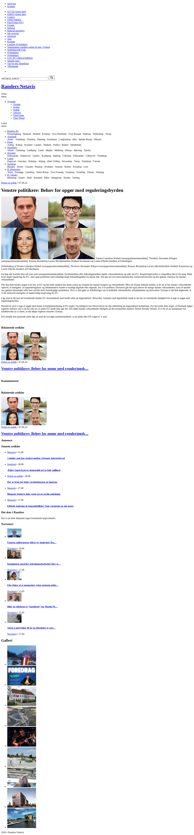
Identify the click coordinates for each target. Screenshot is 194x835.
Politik (16, 110)
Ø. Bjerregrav (13, 169)
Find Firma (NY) (15, 22)
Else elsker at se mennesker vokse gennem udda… (33, 585)
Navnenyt (12, 548)
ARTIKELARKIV (10, 78)
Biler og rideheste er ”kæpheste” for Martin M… (32, 606)
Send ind (11, 3)
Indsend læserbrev (16, 30)
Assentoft (11, 136)
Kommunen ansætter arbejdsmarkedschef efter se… (34, 564)
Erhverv (17, 112)
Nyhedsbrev (13, 52)
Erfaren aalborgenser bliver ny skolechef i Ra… (31, 542)
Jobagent (11, 36)
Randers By (13, 131)
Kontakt (11, 6)
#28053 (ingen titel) (16, 14)
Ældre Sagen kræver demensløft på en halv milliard (33, 470)
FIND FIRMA (14, 20)
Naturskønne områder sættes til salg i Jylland (28, 47)
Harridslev (12, 147)
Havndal (11, 153)
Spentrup (11, 164)
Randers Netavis (18, 86)
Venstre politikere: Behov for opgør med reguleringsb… (44, 368)
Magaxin (11, 452)
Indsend (11, 28)
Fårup (10, 142)
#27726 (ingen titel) (16, 11)
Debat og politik (9, 183)
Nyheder (11, 101)
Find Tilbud (19, 118)
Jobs (9, 39)
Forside (10, 25)
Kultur (16, 107)
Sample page (13, 61)
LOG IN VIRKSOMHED (20, 58)
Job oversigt (13, 33)
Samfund (11, 464)
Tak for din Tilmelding (18, 63)
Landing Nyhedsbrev (17, 44)
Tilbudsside (12, 66)
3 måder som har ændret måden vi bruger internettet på (36, 458)
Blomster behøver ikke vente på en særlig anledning (33, 494)
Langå (10, 158)
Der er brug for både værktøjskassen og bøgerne (32, 482)
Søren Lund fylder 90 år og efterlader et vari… (31, 628)
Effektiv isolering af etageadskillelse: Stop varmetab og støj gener (40, 506)
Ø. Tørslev (12, 175)
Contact (11, 17)
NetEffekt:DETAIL (16, 50)
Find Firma (18, 115)
